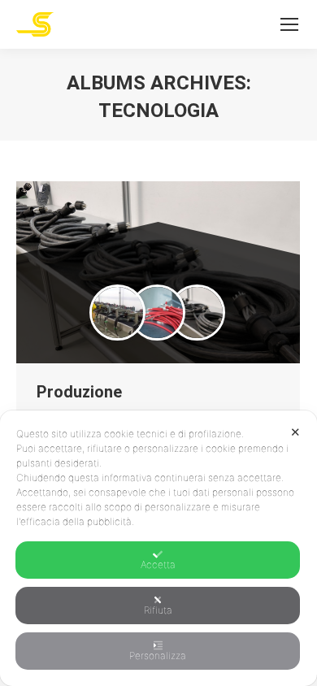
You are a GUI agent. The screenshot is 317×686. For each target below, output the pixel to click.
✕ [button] (295, 432)
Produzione (79, 392)
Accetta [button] (158, 564)
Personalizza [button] (157, 655)
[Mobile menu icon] (289, 24)
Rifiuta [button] (158, 610)
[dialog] (158, 548)
